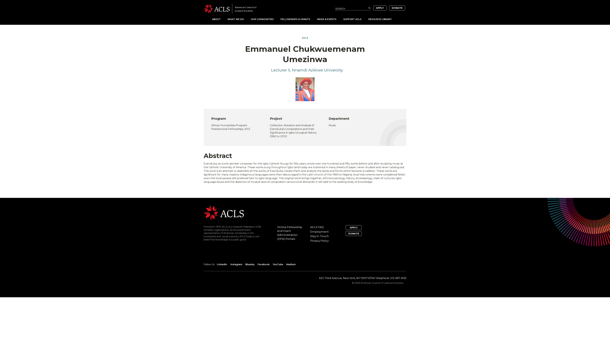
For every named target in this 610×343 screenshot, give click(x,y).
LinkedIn (222, 264)
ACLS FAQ (317, 227)
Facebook (264, 264)
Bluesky (249, 264)
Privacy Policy (319, 240)
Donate (397, 8)
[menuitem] (219, 19)
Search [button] (369, 8)
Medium (291, 264)
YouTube (278, 264)
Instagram (236, 264)
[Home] (254, 8)
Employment (319, 231)
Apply (380, 8)
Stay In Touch (319, 236)
